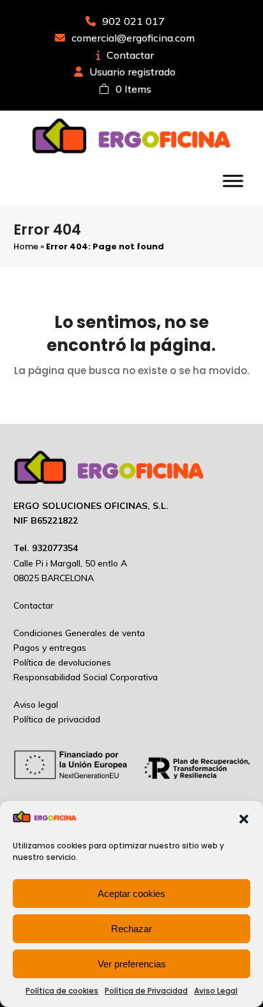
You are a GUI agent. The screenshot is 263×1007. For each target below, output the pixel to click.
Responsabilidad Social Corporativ (83, 677)
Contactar (130, 55)
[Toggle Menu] (233, 181)
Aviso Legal (215, 990)
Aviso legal (35, 704)
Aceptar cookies (131, 893)
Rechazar (131, 928)
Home (25, 246)
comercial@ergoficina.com (133, 37)
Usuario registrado (132, 71)
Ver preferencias (132, 963)
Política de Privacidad (146, 990)
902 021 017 (133, 21)
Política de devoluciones (62, 662)
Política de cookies (62, 990)
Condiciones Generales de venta (79, 633)
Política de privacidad (56, 719)
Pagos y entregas (49, 647)
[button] (243, 819)
